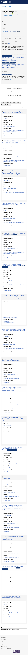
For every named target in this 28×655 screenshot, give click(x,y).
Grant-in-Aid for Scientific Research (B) (10, 156)
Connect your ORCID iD (18, 13)
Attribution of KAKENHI (6, 648)
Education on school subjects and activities (11, 64)
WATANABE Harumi (7, 515)
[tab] (14, 88)
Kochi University (6, 321)
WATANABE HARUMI (7, 366)
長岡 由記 (5, 118)
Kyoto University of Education (8, 441)
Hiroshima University (7, 165)
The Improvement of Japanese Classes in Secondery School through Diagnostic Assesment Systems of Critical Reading (12, 389)
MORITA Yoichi (6, 336)
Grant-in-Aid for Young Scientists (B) (10, 463)
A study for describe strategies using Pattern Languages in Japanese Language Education (12, 448)
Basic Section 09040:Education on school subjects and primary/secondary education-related (13, 66)
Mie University (6, 353)
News (2, 644)
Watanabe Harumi (6, 303)
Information (3, 637)
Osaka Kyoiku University (7, 227)
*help (25, 13)
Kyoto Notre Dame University (8, 322)
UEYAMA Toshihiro (6, 545)
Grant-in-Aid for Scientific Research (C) (10, 126)
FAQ (2, 641)
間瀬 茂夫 (5, 148)
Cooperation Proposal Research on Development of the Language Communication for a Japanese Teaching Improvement (13, 538)
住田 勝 (4, 210)
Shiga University (6, 135)
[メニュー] (26, 2)
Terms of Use (4, 646)
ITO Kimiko (5, 604)
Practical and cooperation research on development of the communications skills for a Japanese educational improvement (12, 597)
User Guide (3, 639)
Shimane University (7, 257)
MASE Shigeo (6, 484)
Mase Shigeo (5, 180)
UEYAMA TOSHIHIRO (7, 425)
